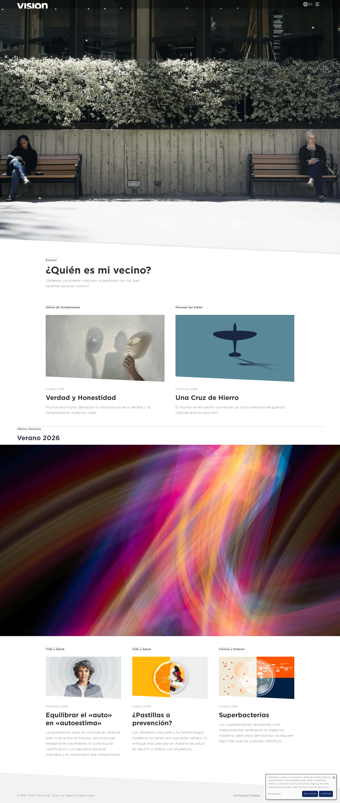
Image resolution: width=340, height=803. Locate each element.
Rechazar (310, 794)
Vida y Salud (55, 649)
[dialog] (301, 786)
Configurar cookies (246, 795)
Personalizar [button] (274, 794)
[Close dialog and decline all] (333, 776)
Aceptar (326, 794)
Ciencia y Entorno (232, 649)
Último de (63, 307)
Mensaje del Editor (189, 307)
